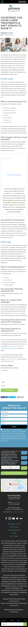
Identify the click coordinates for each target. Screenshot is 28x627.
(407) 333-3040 (16, 502)
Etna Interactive (14, 612)
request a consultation (11, 359)
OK (10, 467)
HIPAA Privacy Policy (14, 524)
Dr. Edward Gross (8, 35)
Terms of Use (11, 463)
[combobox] (12, 624)
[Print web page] (18, 397)
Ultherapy (6, 242)
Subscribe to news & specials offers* (12, 429)
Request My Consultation (14, 473)
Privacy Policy (9, 436)
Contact (4, 620)
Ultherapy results (12, 348)
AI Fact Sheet (14, 536)
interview (6, 82)
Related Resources (14, 530)
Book (18, 620)
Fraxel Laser (7, 79)
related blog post (15, 313)
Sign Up (14, 426)
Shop (25, 620)
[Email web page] (22, 397)
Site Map (14, 533)
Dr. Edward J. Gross (14, 213)
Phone (12, 620)
